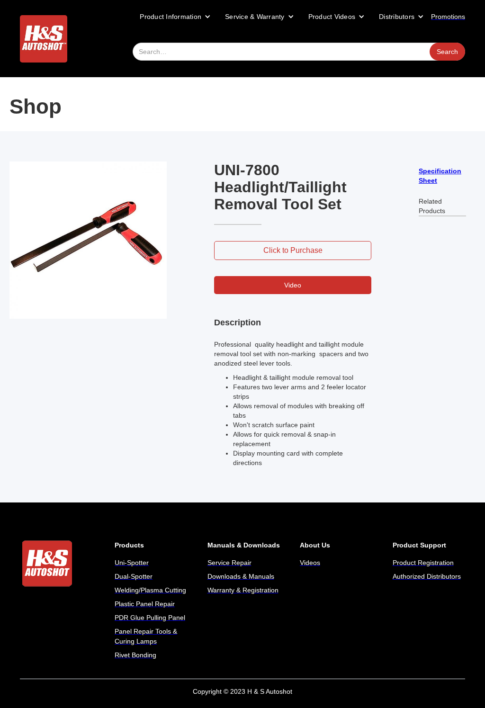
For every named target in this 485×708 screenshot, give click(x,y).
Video (292, 285)
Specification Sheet (440, 175)
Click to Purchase (293, 250)
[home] (43, 39)
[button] (175, 16)
